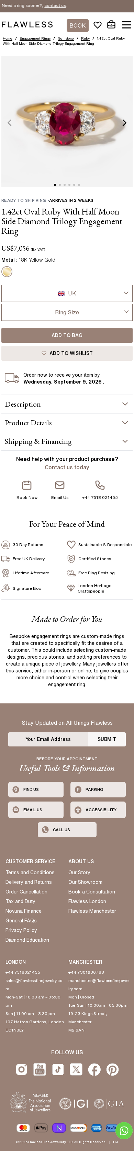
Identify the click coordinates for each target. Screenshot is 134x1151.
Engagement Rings (35, 38)
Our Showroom (85, 882)
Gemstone (66, 38)
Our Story (79, 872)
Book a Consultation (91, 891)
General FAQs (21, 920)
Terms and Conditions (30, 872)
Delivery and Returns (28, 882)
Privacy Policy (21, 930)
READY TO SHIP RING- (47, 200)
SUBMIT (107, 739)
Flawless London (87, 901)
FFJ (115, 1141)
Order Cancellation (26, 891)
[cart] (111, 25)
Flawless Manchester (92, 911)
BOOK (77, 25)
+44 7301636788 (86, 972)
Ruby (85, 38)
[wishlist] (97, 25)
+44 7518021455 (22, 972)
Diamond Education (27, 940)
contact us (45, 5)
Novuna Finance (23, 911)
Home (7, 38)
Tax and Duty (20, 901)
